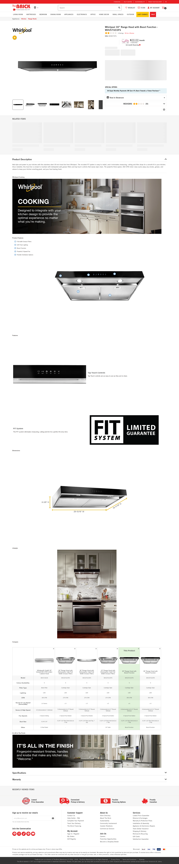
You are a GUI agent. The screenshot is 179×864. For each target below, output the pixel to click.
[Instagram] (19, 834)
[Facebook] (14, 834)
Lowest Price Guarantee (141, 815)
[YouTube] (33, 834)
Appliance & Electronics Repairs (144, 826)
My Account (72, 831)
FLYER (143, 8)
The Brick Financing (74, 826)
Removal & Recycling (140, 834)
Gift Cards (136, 836)
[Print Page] (164, 109)
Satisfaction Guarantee (141, 839)
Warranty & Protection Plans (142, 821)
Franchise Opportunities (108, 839)
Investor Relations (106, 826)
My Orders (70, 836)
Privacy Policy (115, 859)
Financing (117, 2)
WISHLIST (131, 8)
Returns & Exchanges (140, 818)
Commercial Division (107, 829)
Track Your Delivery (155, 2)
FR (166, 2)
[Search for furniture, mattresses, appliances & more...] (119, 8)
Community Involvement (108, 823)
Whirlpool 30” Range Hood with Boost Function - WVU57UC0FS (131, 28)
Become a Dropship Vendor (109, 842)
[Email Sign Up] (53, 818)
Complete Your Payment (75, 821)
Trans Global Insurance (141, 829)
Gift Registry (71, 839)
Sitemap (141, 859)
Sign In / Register (73, 834)
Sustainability (140, 2)
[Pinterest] (28, 834)
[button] (45, 7)
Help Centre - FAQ (73, 818)
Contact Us (71, 815)
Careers (102, 836)
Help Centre (128, 2)
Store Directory (105, 815)
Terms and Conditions (129, 859)
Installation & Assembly (141, 823)
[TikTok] (24, 834)
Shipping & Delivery (139, 831)
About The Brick (105, 818)
